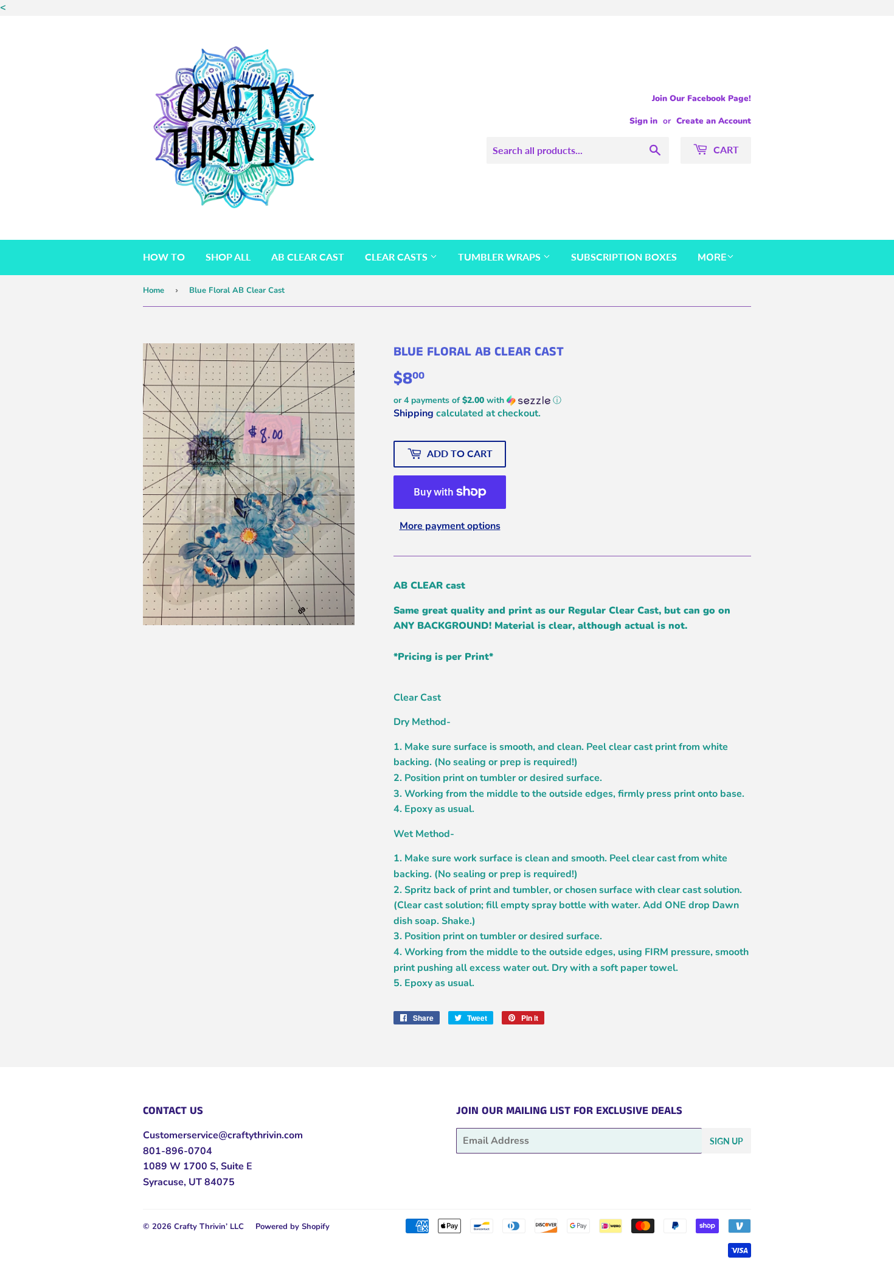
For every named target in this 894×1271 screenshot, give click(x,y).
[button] (572, 400)
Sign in (643, 121)
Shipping (413, 413)
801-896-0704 (177, 1151)
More (712, 257)
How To (164, 256)
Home (153, 290)
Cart (725, 149)
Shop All (228, 256)
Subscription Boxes (624, 256)
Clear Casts (397, 256)
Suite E (235, 1166)
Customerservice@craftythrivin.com (223, 1135)
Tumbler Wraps (500, 256)
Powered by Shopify (292, 1226)
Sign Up (726, 1141)
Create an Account (713, 121)
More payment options (450, 526)
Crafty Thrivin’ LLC (209, 1226)
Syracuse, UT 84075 (189, 1182)
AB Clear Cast (307, 256)
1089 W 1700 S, (180, 1166)
